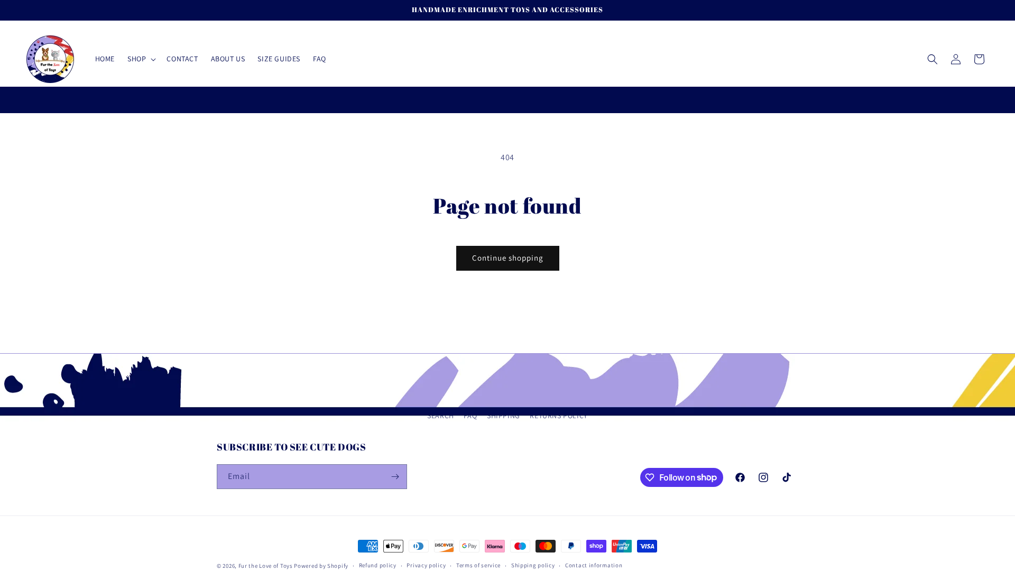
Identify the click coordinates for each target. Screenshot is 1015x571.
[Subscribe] (395, 476)
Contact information (593, 565)
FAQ (470, 415)
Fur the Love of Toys (266, 565)
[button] (140, 59)
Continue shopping (507, 258)
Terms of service (478, 565)
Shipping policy (533, 565)
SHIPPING (503, 415)
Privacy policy (426, 565)
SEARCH (440, 415)
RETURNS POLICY (558, 415)
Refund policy (377, 565)
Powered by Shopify (321, 565)
